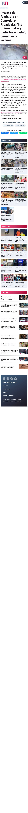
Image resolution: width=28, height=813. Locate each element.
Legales (5, 392)
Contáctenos (6, 389)
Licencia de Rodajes (8, 395)
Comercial (5, 385)
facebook (4, 132)
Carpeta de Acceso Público (10, 382)
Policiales (4, 8)
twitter (14, 132)
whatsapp (23, 132)
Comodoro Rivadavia (8, 125)
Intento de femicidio (20, 125)
